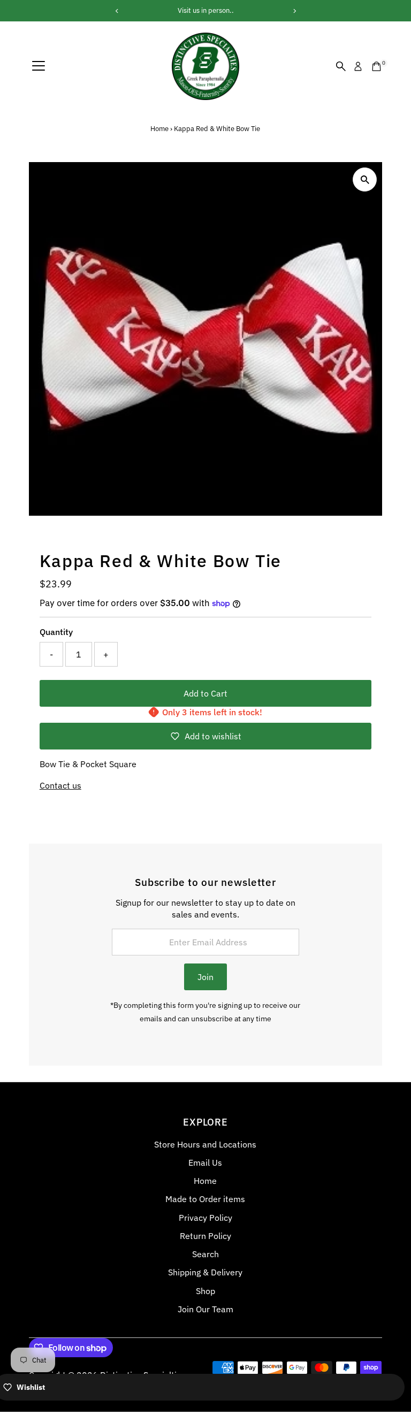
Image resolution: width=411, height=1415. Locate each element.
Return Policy (205, 1235)
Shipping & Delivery (205, 1272)
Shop (205, 1291)
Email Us (205, 1162)
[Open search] (341, 66)
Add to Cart (205, 693)
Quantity (56, 631)
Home (159, 128)
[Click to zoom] (365, 179)
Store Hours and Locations (205, 1144)
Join (205, 977)
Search (205, 1254)
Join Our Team (205, 1309)
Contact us (60, 785)
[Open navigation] (38, 66)
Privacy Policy (205, 1217)
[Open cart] (376, 66)
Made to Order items (205, 1199)
